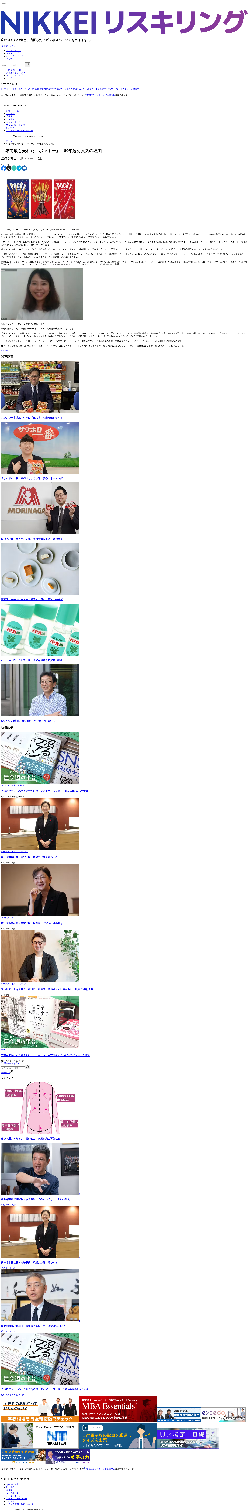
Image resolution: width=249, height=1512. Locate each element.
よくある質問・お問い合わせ (19, 130)
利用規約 (10, 113)
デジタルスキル (59, 89)
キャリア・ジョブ (14, 56)
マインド (8, 89)
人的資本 (135, 89)
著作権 (9, 116)
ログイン (13, 46)
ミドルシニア (97, 89)
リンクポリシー (13, 119)
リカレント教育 (84, 89)
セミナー (10, 59)
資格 (33, 89)
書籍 (75, 89)
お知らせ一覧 (12, 111)
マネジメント (110, 89)
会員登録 (5, 46)
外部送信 (10, 128)
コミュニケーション (21, 89)
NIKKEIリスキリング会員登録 (101, 95)
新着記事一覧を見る (10, 1063)
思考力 (69, 89)
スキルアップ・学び (15, 53)
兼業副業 (43, 89)
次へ (6, 350)
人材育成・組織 (13, 51)
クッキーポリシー (14, 122)
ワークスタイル (123, 89)
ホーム (9, 141)
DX (2, 89)
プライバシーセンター (16, 125)
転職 (37, 89)
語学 (50, 89)
